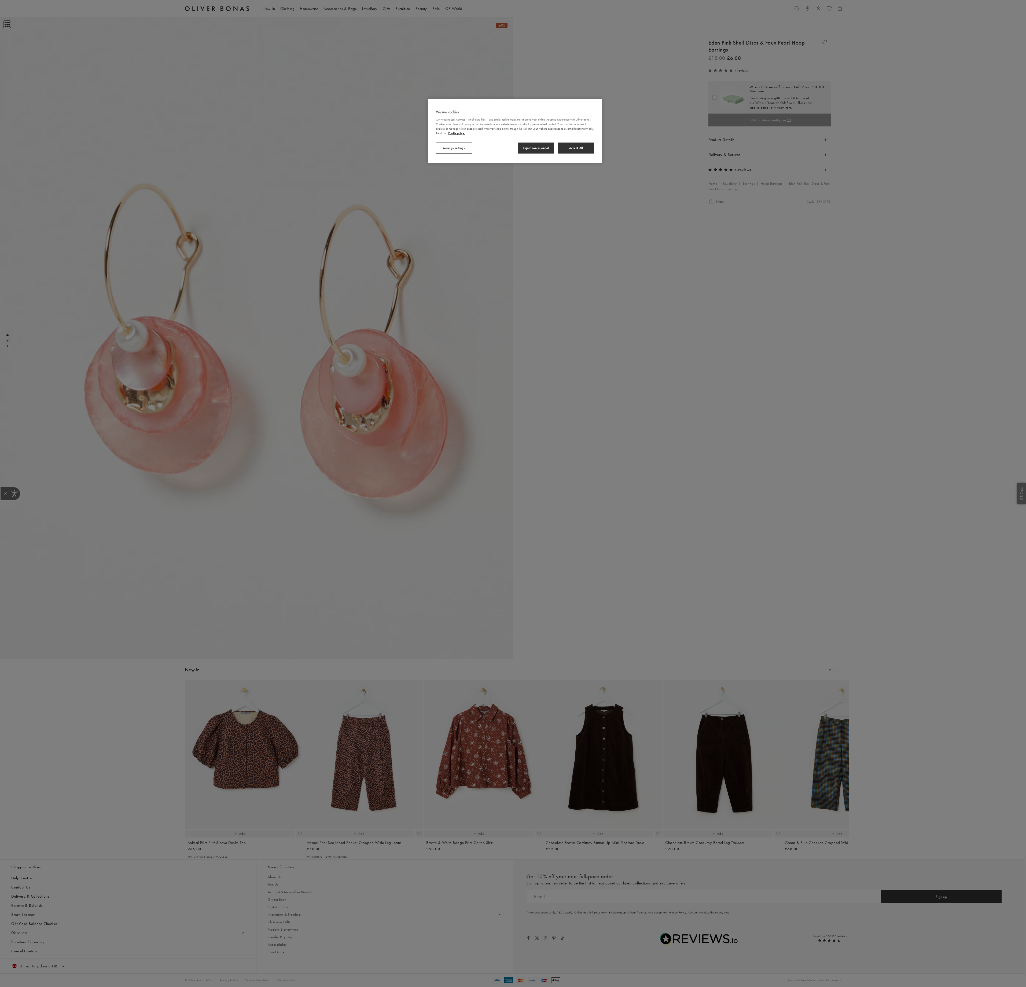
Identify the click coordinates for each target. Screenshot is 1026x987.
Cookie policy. (456, 133)
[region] (515, 131)
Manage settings (454, 148)
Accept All (576, 148)
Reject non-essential (536, 148)
